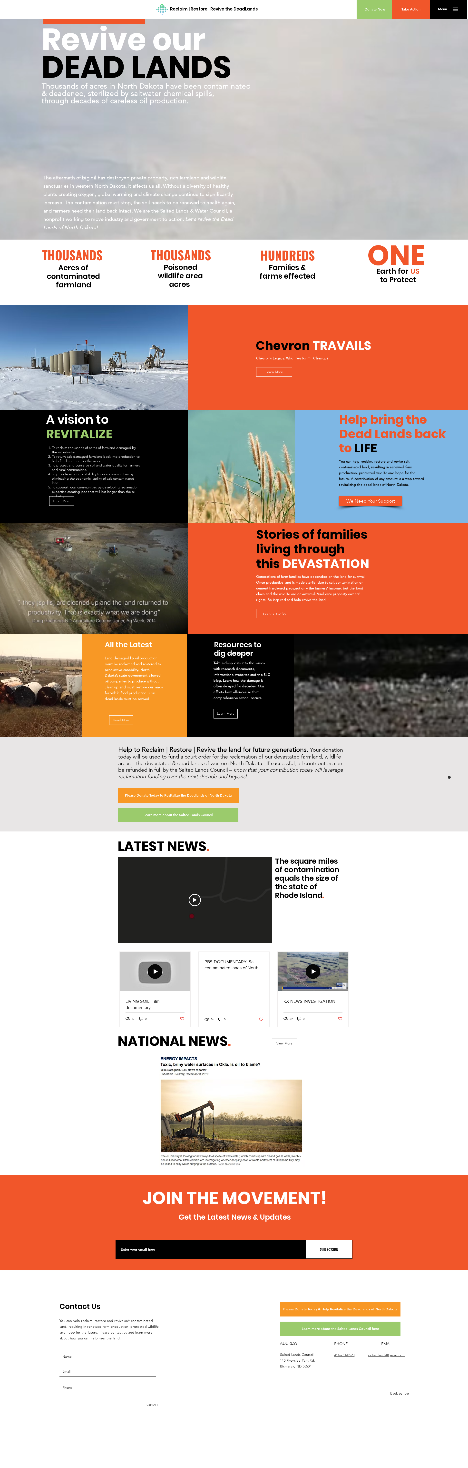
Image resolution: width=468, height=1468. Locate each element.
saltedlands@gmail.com (386, 1355)
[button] (442, 9)
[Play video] (195, 900)
